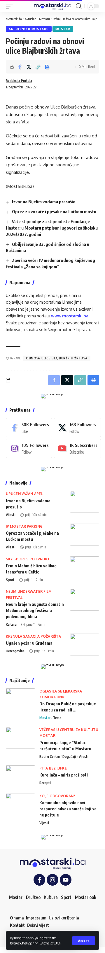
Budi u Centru (49, 756)
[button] (83, 940)
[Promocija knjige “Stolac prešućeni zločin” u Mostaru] (20, 738)
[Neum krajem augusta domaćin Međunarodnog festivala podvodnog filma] (84, 600)
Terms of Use (50, 943)
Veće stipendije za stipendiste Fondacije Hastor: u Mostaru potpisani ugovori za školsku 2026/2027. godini (52, 228)
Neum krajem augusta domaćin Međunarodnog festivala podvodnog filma (35, 610)
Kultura (11, 624)
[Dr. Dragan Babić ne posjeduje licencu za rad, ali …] (20, 699)
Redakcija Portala (19, 80)
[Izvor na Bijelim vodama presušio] (84, 502)
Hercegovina (15, 651)
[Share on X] (29, 66)
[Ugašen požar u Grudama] (84, 644)
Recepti (45, 783)
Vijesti (10, 515)
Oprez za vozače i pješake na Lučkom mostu (54, 211)
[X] (77, 427)
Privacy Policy (21, 943)
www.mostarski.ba (69, 315)
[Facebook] (29, 427)
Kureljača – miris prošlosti (63, 774)
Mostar (62, 29)
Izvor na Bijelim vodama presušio (44, 201)
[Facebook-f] (39, 880)
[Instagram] (29, 448)
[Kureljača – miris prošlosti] (20, 776)
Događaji (69, 756)
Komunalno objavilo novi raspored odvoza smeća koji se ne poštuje (68, 808)
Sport (10, 580)
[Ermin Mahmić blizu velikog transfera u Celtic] (84, 567)
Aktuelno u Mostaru (29, 29)
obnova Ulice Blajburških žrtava (57, 358)
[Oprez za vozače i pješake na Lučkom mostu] (84, 534)
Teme (57, 718)
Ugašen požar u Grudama (29, 643)
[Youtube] (77, 448)
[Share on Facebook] (20, 66)
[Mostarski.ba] (52, 6)
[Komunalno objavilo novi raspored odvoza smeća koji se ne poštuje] (20, 804)
